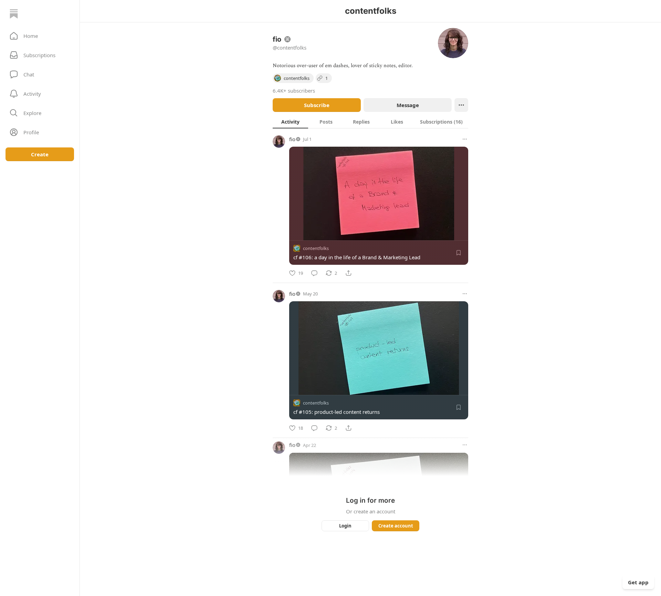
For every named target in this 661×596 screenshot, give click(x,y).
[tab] (290, 121)
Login (345, 526)
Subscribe (316, 105)
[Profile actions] (461, 105)
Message (408, 105)
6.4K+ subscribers (294, 90)
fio (292, 139)
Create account (395, 526)
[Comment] (314, 273)
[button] (40, 36)
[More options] (464, 139)
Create (40, 154)
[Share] (348, 273)
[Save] (458, 252)
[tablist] (370, 121)
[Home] (14, 14)
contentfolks (316, 248)
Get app (638, 582)
